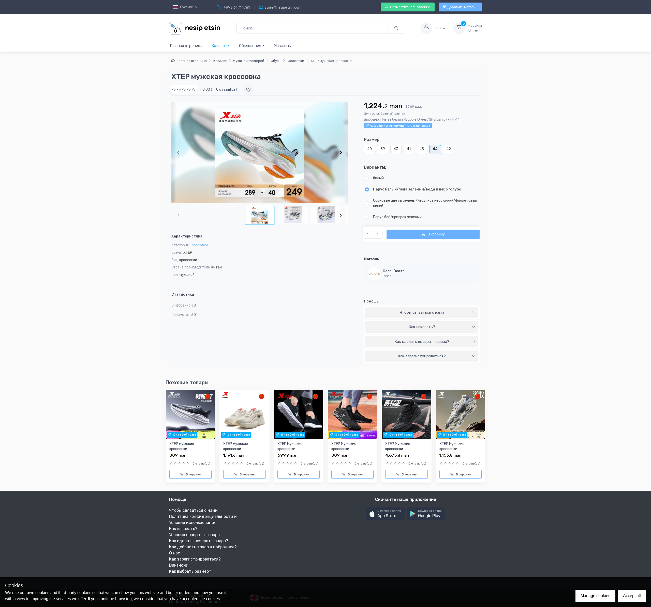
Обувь (275, 61)
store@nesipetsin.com (283, 7)
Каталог (219, 45)
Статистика (182, 294)
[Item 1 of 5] (259, 152)
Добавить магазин (462, 7)
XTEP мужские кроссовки (181, 446)
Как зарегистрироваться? (422, 356)
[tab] (421, 313)
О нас (174, 553)
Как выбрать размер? (190, 571)
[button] (385, 513)
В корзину (436, 234)
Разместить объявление (409, 7)
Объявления (250, 45)
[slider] (184, 89)
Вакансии (178, 565)
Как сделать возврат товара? (421, 341)
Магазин (371, 259)
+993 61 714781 (236, 7)
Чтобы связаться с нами (422, 312)
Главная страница (186, 45)
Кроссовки (295, 61)
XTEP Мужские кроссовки (289, 446)
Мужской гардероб (248, 61)
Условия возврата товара (194, 534)
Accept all (632, 596)
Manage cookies (595, 596)
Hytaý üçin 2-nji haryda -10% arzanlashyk (399, 125)
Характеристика (186, 236)
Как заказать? (422, 327)
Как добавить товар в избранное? (203, 547)
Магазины (282, 45)
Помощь (371, 301)
